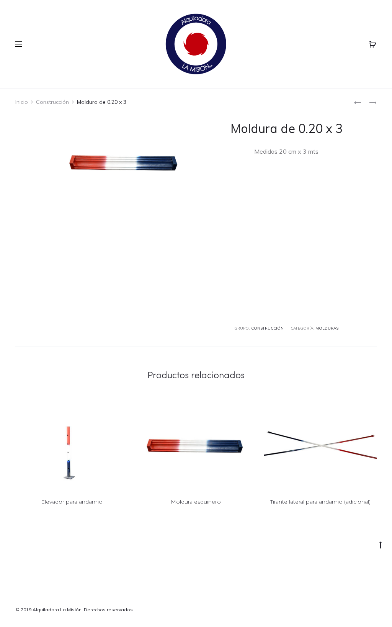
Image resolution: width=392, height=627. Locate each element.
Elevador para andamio (72, 501)
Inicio (21, 101)
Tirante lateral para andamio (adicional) (320, 501)
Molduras (326, 328)
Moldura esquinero (196, 501)
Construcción (52, 101)
